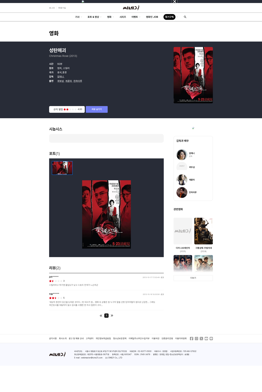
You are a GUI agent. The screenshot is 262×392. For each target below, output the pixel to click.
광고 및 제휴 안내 (76, 338)
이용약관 (155, 338)
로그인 (52, 8)
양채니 (61, 76)
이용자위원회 (181, 338)
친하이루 (77, 81)
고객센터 (89, 338)
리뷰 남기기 (97, 109)
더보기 (193, 278)
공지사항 (53, 338)
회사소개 (63, 338)
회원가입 (62, 8)
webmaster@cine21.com (91, 358)
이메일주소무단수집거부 (139, 338)
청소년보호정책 (119, 338)
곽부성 (61, 81)
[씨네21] (131, 8)
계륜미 (69, 81)
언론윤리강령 (167, 338)
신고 (162, 277)
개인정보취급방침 (103, 338)
